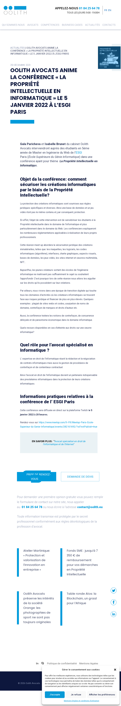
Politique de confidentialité (62, 663)
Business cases (72, 24)
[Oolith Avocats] (15, 10)
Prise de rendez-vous (38, 476)
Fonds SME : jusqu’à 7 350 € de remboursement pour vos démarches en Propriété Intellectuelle (82, 562)
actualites (17, 47)
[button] (115, 669)
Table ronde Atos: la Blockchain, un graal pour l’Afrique (82, 598)
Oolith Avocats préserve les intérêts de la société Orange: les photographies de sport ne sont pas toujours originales (38, 608)
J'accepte (55, 694)
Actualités (92, 24)
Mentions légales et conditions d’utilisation (81, 701)
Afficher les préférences (102, 694)
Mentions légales (88, 663)
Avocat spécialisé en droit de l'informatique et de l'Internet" (65, 443)
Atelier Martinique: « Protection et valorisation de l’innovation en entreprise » (36, 560)
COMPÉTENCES (50, 24)
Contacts (109, 24)
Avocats (32, 24)
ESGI (79, 152)
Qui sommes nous (13, 24)
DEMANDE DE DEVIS (80, 476)
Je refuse (76, 694)
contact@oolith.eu (90, 507)
